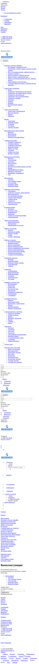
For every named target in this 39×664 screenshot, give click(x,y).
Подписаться (5, 592)
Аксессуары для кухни (8, 536)
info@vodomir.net (6, 43)
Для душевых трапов (7, 559)
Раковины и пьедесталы (8, 521)
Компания (4, 604)
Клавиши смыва (6, 560)
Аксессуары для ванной (8, 544)
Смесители (4, 538)
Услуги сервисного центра (12, 13)
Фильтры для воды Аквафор (9, 520)
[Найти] (2, 377)
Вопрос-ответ (5, 625)
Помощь (3, 617)
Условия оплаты (6, 620)
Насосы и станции (6, 531)
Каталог (3, 597)
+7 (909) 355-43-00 (6, 36)
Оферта (3, 652)
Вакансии (7, 24)
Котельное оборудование (8, 533)
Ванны (3, 549)
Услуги (3, 602)
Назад (11, 464)
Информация (5, 614)
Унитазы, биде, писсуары (8, 539)
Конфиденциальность (7, 650)
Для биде (3, 557)
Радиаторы (4, 526)
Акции (3, 599)
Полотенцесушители (7, 546)
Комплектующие (13, 584)
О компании (8, 19)
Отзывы (6, 20)
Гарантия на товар (6, 623)
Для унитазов (5, 556)
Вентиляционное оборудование (10, 534)
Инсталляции (9, 576)
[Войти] (1, 443)
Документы (8, 22)
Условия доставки (6, 622)
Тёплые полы (5, 547)
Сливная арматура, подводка (10, 528)
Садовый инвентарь (7, 529)
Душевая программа (7, 541)
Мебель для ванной (7, 525)
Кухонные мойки (6, 551)
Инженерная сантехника (8, 523)
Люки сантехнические (8, 543)
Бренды (3, 601)
